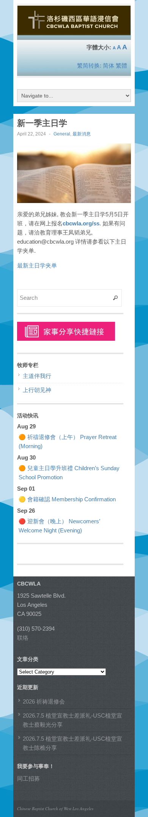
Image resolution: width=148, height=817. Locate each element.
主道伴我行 (37, 376)
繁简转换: (89, 65)
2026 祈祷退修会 (44, 701)
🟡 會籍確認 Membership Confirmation (67, 499)
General (62, 134)
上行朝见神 (37, 390)
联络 (22, 637)
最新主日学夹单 (37, 265)
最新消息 (81, 134)
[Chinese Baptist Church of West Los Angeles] (74, 32)
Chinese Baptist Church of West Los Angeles (55, 808)
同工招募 (28, 778)
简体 (108, 65)
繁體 (121, 65)
